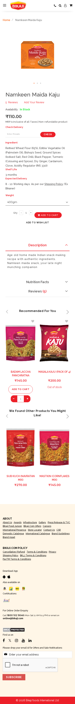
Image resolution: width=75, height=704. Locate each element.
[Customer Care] (55, 6)
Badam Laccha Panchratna (21, 373)
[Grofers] (17, 588)
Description (37, 245)
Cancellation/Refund (14, 552)
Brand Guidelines (61, 533)
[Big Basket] (23, 588)
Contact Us (49, 530)
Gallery (42, 522)
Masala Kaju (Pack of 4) (54, 371)
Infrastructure (30, 522)
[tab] (37, 246)
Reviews (37, 291)
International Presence (14, 530)
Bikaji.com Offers (32, 526)
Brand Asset (9, 537)
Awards (17, 522)
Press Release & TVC (59, 522)
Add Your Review (34, 102)
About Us (7, 522)
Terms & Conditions (37, 552)
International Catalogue (38, 533)
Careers (47, 526)
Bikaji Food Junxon (12, 526)
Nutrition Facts (37, 282)
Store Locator (35, 530)
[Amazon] (4, 588)
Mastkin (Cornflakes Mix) (54, 478)
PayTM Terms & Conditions (17, 559)
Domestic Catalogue (13, 533)
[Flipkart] (11, 588)
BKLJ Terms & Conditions (33, 555)
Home (6, 20)
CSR (58, 530)
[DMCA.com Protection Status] (14, 629)
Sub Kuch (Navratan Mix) (21, 478)
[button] (34, 83)
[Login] (65, 5)
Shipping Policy (53, 184)
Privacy (52, 552)
